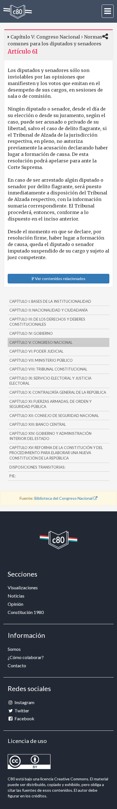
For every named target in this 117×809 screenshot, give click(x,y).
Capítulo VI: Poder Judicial (36, 351)
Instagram (24, 702)
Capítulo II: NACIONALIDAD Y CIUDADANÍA (48, 310)
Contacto (17, 665)
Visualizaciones (23, 587)
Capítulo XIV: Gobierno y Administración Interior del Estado (50, 436)
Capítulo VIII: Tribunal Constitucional (48, 369)
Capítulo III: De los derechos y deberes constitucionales (47, 322)
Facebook (24, 718)
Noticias (16, 595)
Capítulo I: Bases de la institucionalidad (50, 301)
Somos (14, 649)
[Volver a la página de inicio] (17, 12)
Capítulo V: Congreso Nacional (40, 342)
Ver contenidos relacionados (59, 278)
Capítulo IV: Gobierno (31, 333)
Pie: (12, 476)
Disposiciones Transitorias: (37, 467)
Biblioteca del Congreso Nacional (63, 498)
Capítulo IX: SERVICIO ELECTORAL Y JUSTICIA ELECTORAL (50, 381)
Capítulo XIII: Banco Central (37, 424)
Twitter (21, 710)
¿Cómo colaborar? (26, 657)
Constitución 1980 (26, 612)
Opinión (15, 604)
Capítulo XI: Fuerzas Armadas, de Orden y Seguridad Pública (50, 404)
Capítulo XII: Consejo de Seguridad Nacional (54, 415)
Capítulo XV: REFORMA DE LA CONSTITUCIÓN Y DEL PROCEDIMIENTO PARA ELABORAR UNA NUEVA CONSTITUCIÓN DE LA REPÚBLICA (56, 452)
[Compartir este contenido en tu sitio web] (105, 37)
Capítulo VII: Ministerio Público (41, 360)
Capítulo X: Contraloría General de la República (57, 392)
